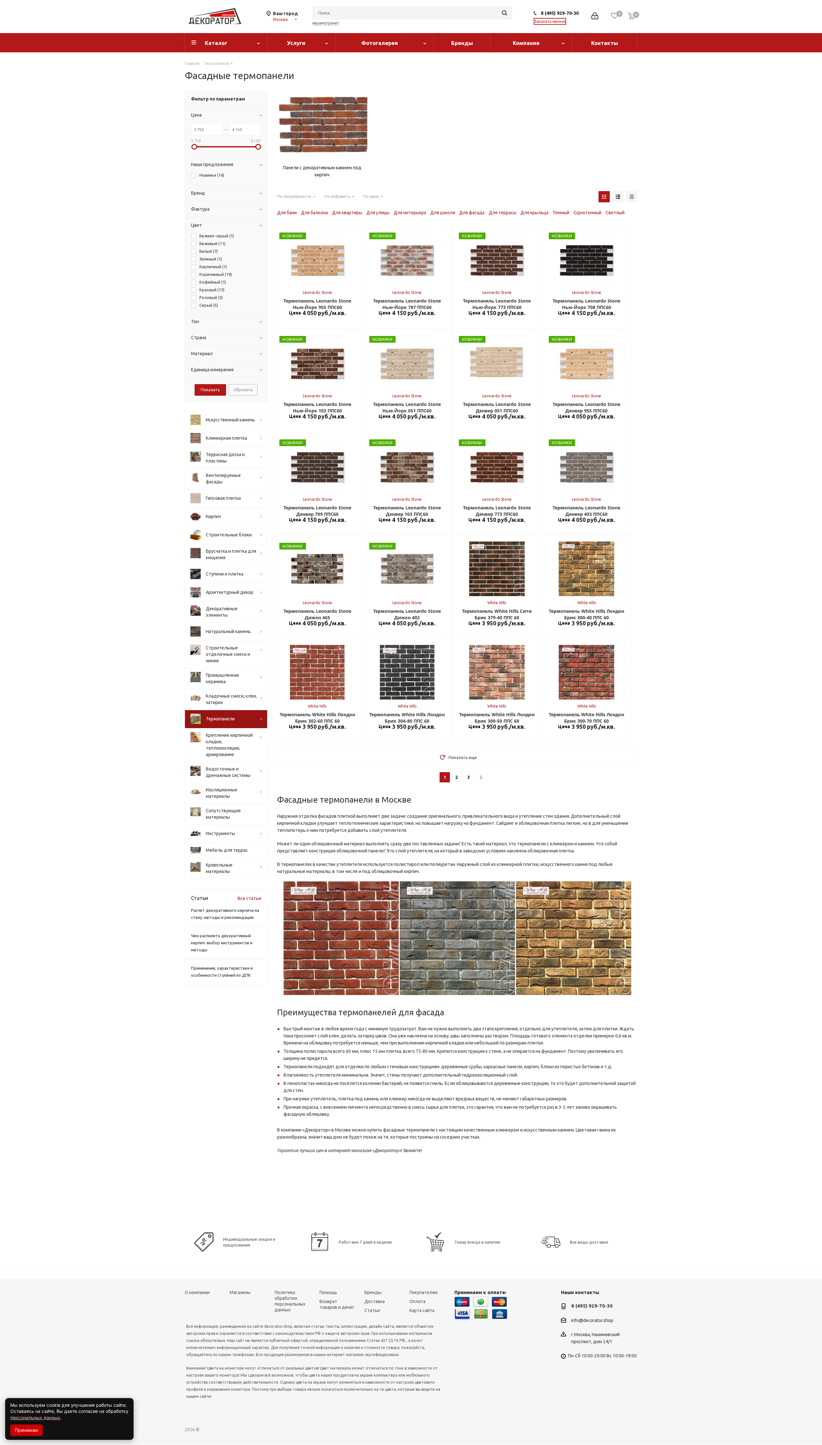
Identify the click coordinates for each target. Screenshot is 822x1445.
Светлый (615, 212)
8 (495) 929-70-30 (560, 13)
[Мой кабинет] (594, 16)
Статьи (372, 1310)
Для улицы (377, 212)
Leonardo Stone (317, 292)
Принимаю (26, 1430)
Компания (526, 43)
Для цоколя (442, 212)
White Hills (496, 603)
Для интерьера (410, 212)
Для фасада (472, 212)
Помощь (328, 1292)
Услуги (296, 43)
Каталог (216, 43)
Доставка (374, 1301)
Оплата (417, 1301)
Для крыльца (534, 212)
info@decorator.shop (592, 1320)
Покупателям (423, 1292)
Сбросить (243, 389)
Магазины (240, 1292)
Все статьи (249, 898)
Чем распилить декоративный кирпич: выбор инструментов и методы (221, 942)
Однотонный (587, 212)
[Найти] (504, 12)
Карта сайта (421, 1310)
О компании (197, 1292)
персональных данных (35, 1417)
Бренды (462, 43)
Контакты (604, 43)
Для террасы (502, 212)
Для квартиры (347, 212)
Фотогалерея (379, 43)
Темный (561, 212)
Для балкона (314, 212)
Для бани (287, 212)
